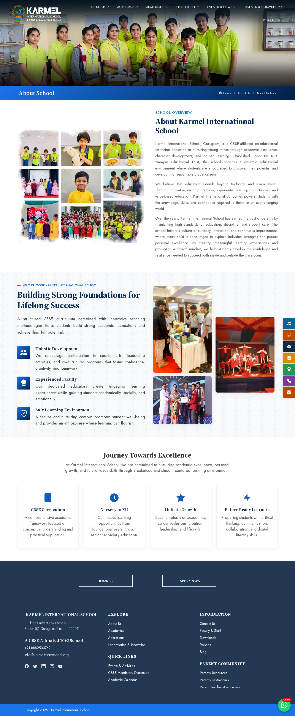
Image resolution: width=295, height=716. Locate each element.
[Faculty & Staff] (289, 323)
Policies (205, 644)
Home (227, 93)
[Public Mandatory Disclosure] (289, 335)
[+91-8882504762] (289, 380)
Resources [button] (272, 20)
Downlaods (208, 637)
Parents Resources (213, 672)
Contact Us (208, 623)
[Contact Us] (289, 369)
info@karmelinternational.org (47, 655)
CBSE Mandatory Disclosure (128, 672)
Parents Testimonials (214, 680)
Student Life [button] (186, 7)
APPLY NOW (190, 580)
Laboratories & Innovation (127, 644)
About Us (115, 623)
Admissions (116, 637)
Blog (203, 651)
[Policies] (289, 358)
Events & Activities (121, 665)
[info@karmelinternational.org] (289, 392)
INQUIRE (106, 580)
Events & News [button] (220, 7)
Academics (116, 630)
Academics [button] (126, 7)
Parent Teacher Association (220, 687)
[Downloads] (289, 346)
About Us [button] (98, 7)
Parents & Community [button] (262, 7)
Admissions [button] (155, 7)
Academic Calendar (122, 679)
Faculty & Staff (210, 630)
